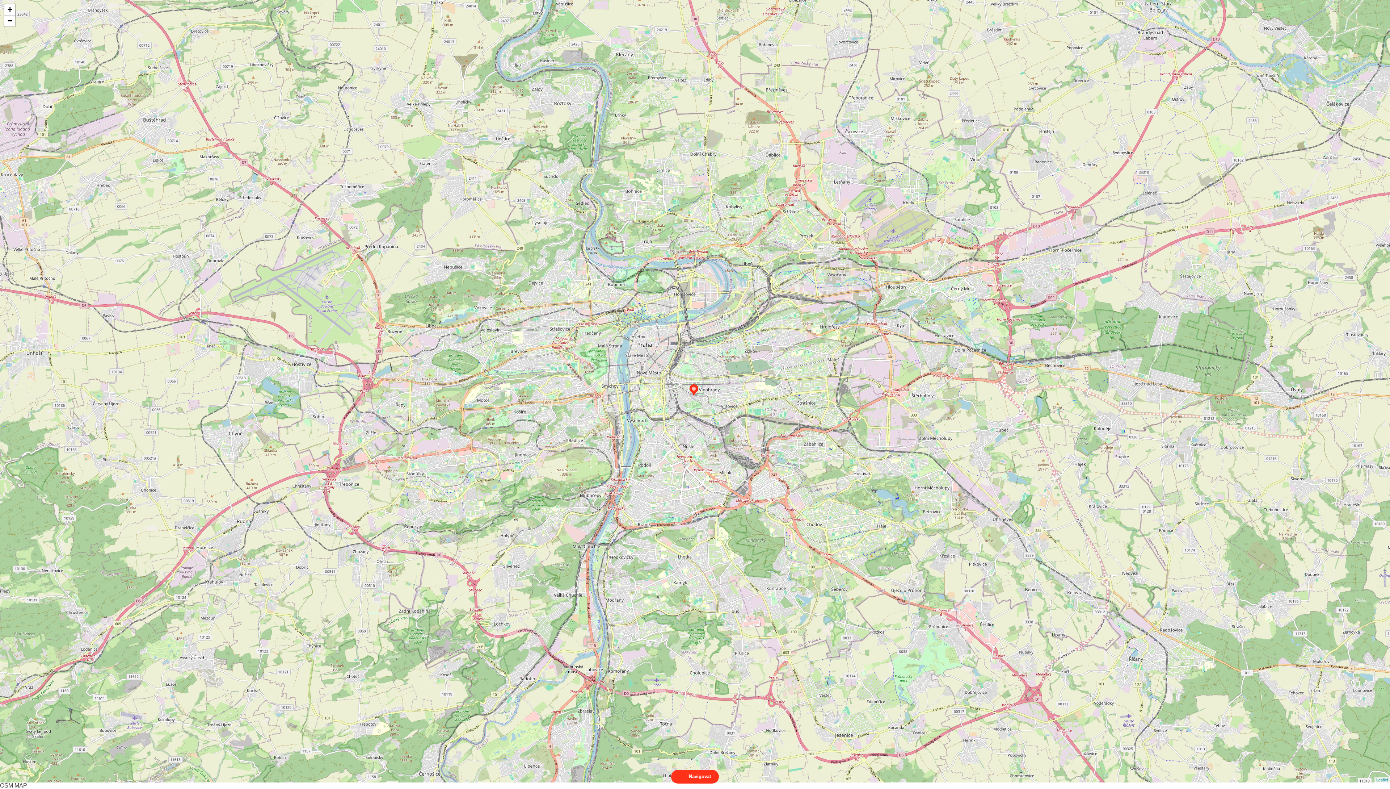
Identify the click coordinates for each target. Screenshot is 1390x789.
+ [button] (10, 9)
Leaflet (1382, 779)
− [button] (10, 20)
